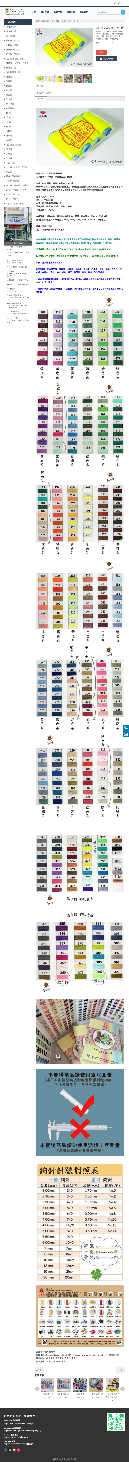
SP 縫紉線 (10, 36)
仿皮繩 (9, 172)
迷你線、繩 (11, 31)
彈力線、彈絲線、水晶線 (17, 185)
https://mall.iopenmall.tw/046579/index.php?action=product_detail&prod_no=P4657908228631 (82, 1355)
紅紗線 (9, 136)
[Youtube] (14, 1450)
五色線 (9, 149)
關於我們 (45, 12)
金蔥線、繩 (11, 68)
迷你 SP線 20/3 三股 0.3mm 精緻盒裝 (112, 1397)
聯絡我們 (84, 12)
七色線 (9, 158)
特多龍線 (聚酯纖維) (15, 59)
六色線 (9, 154)
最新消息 (71, 12)
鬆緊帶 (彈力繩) (13, 194)
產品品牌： (41, 93)
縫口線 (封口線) (13, 40)
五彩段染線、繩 (13, 72)
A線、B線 (10, 163)
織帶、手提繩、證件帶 (16, 190)
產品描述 (41, 99)
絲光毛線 (10, 104)
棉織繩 (9, 95)
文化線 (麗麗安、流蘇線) (17, 167)
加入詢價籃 (108, 59)
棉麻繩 (9, 131)
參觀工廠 (58, 12)
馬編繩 (9, 81)
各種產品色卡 (12, 27)
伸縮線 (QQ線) (12, 49)
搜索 (123, 12)
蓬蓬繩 (9, 77)
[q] (14, 11)
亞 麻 (8, 122)
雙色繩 (9, 99)
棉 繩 (8, 126)
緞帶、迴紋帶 (12, 199)
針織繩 (9, 86)
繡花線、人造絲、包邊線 (17, 63)
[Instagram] (18, 1450)
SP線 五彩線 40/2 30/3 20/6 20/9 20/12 (96, 1397)
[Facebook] (5, 1450)
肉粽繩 (9, 140)
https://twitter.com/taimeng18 (17, 314)
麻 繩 (8, 113)
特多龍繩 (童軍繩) (14, 145)
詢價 (101, 52)
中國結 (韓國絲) (13, 181)
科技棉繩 (10, 108)
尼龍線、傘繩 (12, 45)
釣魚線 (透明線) (13, 54)
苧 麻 (8, 117)
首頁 (34, 12)
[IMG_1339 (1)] (18, 226)
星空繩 (9, 90)
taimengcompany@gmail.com (17, 291)
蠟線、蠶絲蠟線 (13, 176)
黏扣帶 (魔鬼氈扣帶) (15, 203)
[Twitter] (9, 1450)
